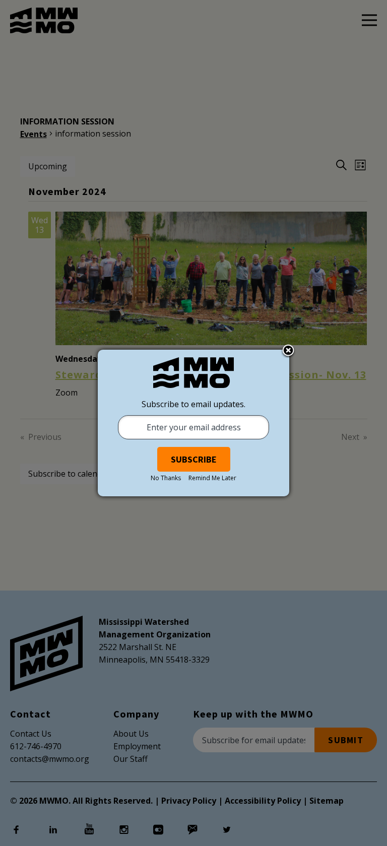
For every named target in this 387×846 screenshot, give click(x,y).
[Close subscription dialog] (288, 351)
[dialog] (193, 423)
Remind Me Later (212, 478)
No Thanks (166, 478)
